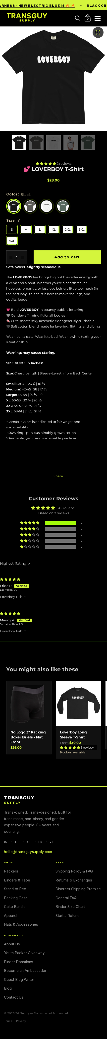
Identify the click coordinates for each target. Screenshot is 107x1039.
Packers (11, 871)
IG (5, 841)
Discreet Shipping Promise (78, 888)
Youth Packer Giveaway (24, 952)
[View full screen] (98, 32)
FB (40, 841)
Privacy (21, 1021)
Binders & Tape (17, 880)
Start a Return (67, 915)
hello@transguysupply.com (28, 852)
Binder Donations (18, 961)
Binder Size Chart (70, 906)
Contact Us (13, 997)
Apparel (10, 915)
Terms (8, 1021)
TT (16, 841)
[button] (46, 164)
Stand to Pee (15, 888)
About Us (12, 944)
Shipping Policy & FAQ (74, 871)
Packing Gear (15, 897)
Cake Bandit (14, 906)
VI (51, 841)
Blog (8, 988)
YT (28, 841)
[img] (10, 579)
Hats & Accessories (21, 924)
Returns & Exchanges (73, 880)
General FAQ (66, 897)
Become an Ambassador (25, 970)
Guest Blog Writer (19, 979)
